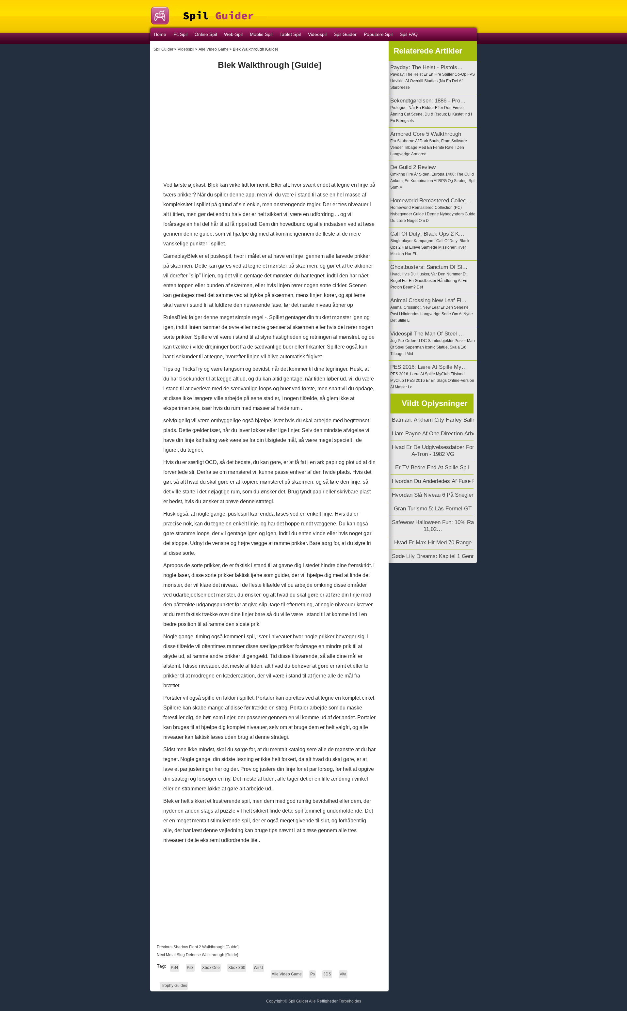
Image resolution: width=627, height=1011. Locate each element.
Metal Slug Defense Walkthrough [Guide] (202, 955)
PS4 (174, 967)
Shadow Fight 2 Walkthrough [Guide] (206, 947)
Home (160, 34)
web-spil (233, 34)
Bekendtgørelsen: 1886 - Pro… (428, 101)
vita (343, 974)
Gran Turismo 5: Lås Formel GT (433, 509)
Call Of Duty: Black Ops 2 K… (427, 234)
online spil (206, 34)
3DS (327, 974)
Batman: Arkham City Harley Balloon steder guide (454, 420)
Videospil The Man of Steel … (427, 334)
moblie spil (261, 34)
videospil (317, 34)
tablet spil (290, 34)
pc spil (180, 34)
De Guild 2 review (413, 167)
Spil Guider (163, 49)
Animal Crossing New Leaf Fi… (428, 300)
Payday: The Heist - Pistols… (426, 67)
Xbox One (211, 967)
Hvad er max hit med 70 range (433, 542)
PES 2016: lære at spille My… (428, 367)
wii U (258, 967)
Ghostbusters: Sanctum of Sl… (429, 267)
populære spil (378, 34)
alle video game (214, 49)
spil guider (345, 34)
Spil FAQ (409, 34)
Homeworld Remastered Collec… (431, 200)
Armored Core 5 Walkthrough (425, 134)
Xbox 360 (236, 967)
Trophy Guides (174, 985)
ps (312, 974)
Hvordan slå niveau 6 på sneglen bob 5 (441, 495)
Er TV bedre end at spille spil (433, 467)
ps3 (190, 967)
